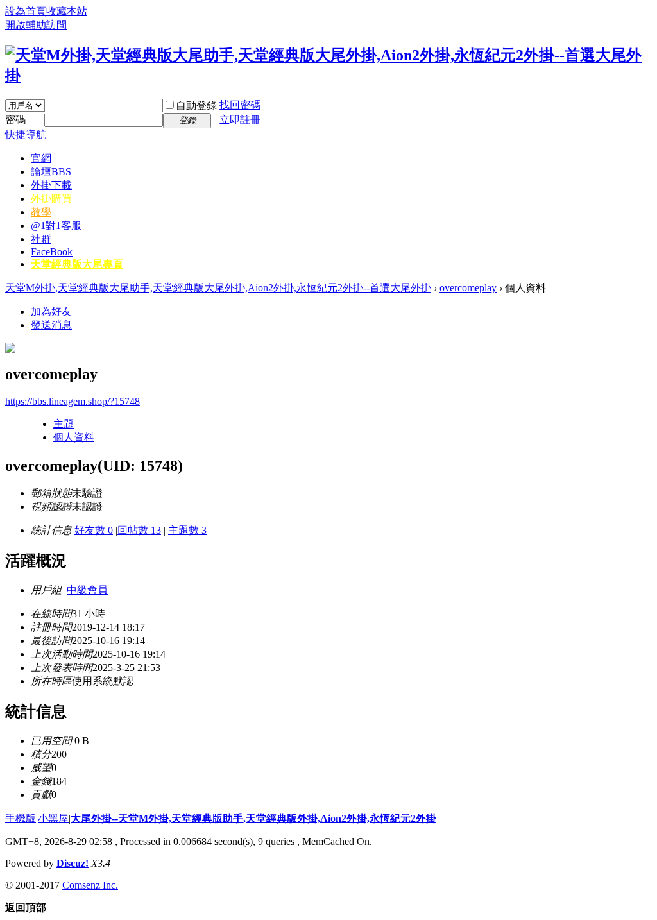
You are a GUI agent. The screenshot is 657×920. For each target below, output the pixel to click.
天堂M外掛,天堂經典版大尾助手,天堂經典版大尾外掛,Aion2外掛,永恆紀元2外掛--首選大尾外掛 (218, 287)
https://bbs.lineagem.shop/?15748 (72, 401)
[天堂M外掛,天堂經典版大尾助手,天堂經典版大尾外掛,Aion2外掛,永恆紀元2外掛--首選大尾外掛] (328, 75)
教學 (41, 212)
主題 (63, 423)
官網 (41, 158)
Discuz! (72, 863)
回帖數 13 (139, 530)
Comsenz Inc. (90, 885)
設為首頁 (25, 11)
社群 (41, 239)
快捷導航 (25, 134)
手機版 (20, 818)
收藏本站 (66, 11)
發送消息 (51, 324)
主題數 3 (187, 530)
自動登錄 (196, 105)
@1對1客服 (56, 225)
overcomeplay (468, 287)
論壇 (51, 171)
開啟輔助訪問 (36, 24)
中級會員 (87, 589)
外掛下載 (51, 185)
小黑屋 (53, 818)
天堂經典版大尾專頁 (77, 264)
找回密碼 (239, 104)
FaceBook (52, 251)
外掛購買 (51, 198)
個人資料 (73, 437)
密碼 (15, 119)
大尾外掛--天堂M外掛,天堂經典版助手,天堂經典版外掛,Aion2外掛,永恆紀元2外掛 (253, 818)
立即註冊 (239, 119)
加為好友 (51, 311)
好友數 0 (93, 530)
